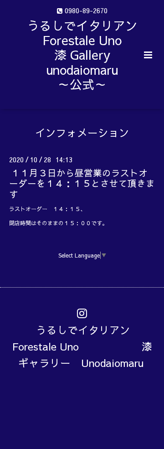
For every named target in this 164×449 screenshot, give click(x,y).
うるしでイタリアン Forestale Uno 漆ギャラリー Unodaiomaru (82, 346)
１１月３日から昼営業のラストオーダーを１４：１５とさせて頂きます (82, 183)
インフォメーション (82, 132)
